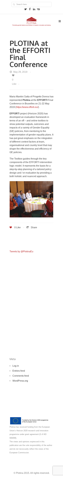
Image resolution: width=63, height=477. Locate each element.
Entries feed (18, 371)
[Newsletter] (38, 9)
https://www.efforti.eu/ (27, 107)
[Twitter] (25, 9)
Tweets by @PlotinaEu (21, 251)
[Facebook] (30, 9)
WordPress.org (20, 381)
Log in (15, 366)
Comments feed (20, 376)
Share (34, 227)
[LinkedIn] (34, 9)
